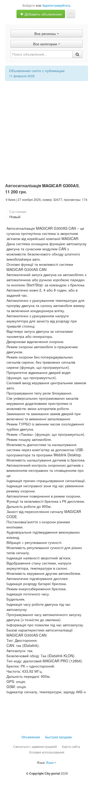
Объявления (30, 737)
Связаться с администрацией (35, 746)
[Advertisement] (46, 129)
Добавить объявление (43, 13)
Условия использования (46, 752)
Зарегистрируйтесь (56, 5)
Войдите (28, 5)
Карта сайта (71, 746)
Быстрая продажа (58, 737)
